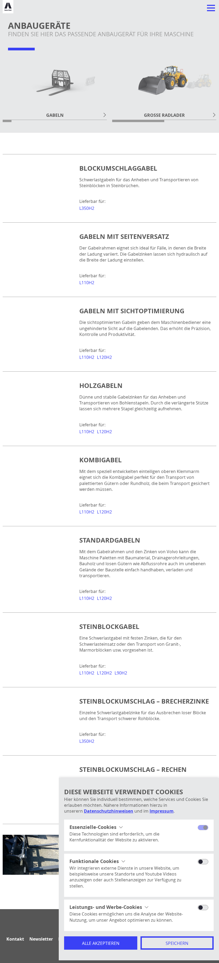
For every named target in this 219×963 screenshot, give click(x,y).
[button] (105, 115)
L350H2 (86, 208)
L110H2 (86, 283)
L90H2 (121, 673)
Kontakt (15, 939)
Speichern (177, 943)
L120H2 (104, 357)
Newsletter (41, 939)
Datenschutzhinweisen (108, 811)
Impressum (162, 811)
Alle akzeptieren (100, 943)
